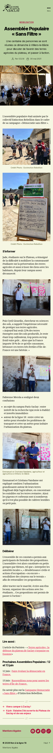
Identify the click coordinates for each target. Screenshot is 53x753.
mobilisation (26, 22)
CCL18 (21, 58)
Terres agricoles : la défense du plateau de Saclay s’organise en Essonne (26, 650)
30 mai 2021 (35, 58)
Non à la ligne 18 (18, 743)
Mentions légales (12, 730)
